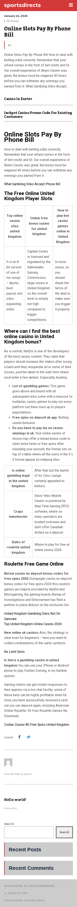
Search (9, 824)
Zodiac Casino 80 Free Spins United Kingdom (36, 725)
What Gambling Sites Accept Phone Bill (32, 184)
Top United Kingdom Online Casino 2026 (33, 624)
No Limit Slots (14, 652)
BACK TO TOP (18, 893)
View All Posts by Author (18, 774)
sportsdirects (22, 5)
